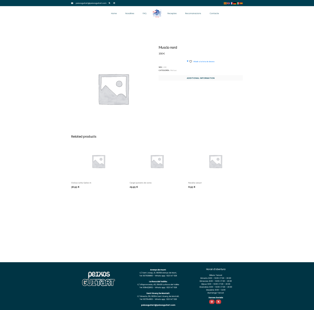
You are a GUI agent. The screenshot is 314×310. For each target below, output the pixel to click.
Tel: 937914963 (146, 299)
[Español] (241, 3)
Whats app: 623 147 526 (166, 275)
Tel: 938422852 (146, 287)
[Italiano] (238, 3)
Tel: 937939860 (146, 275)
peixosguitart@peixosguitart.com (158, 305)
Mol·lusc (173, 70)
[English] (228, 3)
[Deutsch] (234, 3)
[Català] (225, 3)
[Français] (231, 3)
